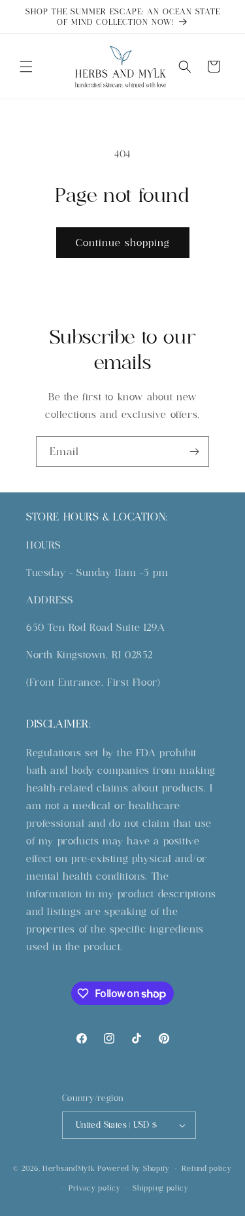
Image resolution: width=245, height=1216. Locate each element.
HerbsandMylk (68, 1168)
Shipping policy (161, 1188)
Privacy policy (95, 1188)
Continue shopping (123, 242)
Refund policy (206, 1168)
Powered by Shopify (133, 1168)
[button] (26, 66)
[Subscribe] (194, 451)
